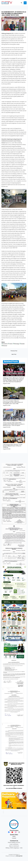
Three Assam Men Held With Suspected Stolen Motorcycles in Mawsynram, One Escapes (13, 424)
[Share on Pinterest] (4, 345)
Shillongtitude (19, 855)
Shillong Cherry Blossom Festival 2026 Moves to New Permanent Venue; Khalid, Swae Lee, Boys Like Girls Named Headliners (13, 380)
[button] (21, 3)
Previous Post (14, 351)
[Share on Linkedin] (22, 343)
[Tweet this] (10, 343)
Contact (14, 838)
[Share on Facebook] (5, 343)
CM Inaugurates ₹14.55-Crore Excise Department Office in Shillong (12, 446)
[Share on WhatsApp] (16, 343)
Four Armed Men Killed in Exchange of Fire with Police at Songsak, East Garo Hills (13, 402)
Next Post (14, 354)
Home (14, 836)
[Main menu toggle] (25, 2)
